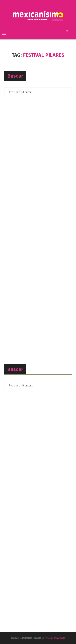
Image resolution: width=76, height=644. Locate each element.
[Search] (72, 33)
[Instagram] (59, 33)
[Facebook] (50, 33)
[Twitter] (55, 33)
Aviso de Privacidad (55, 637)
